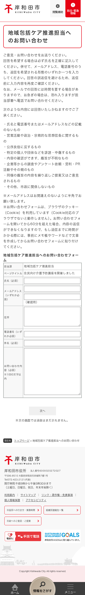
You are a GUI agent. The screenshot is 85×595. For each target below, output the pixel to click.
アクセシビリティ (36, 500)
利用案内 (9, 495)
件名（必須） (12, 343)
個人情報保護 (12, 500)
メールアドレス (13, 295)
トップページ (21, 440)
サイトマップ (28, 495)
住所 (6, 317)
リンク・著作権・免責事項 (57, 495)
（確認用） (31, 302)
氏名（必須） (12, 281)
